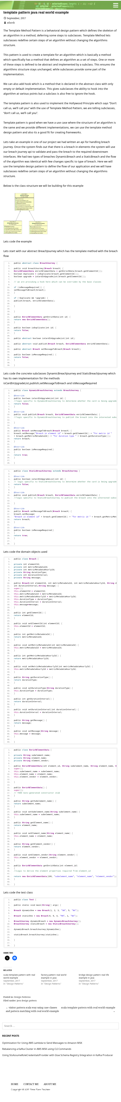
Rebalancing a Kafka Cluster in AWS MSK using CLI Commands (36, 1049)
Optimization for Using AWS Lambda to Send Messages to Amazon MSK (42, 1042)
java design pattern (27, 1000)
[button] (25, 213)
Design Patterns (22, 997)
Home (14, 1084)
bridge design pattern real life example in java (94, 976)
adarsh (11, 22)
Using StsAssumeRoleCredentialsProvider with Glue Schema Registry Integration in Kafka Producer (57, 1055)
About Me (50, 1084)
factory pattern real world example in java (53, 976)
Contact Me (31, 1084)
